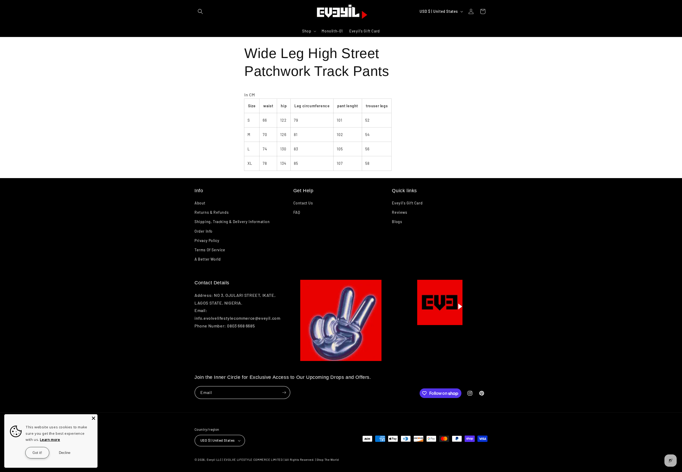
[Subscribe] (284, 392)
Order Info (203, 231)
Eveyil (211, 459)
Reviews (399, 212)
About (199, 203)
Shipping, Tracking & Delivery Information (232, 221)
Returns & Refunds (211, 212)
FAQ (296, 212)
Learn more (50, 439)
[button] (200, 11)
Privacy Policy (206, 240)
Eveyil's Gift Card (407, 203)
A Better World (207, 259)
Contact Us (303, 203)
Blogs (397, 221)
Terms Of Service (209, 250)
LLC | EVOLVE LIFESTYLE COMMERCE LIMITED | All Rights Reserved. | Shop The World (277, 459)
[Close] (93, 418)
